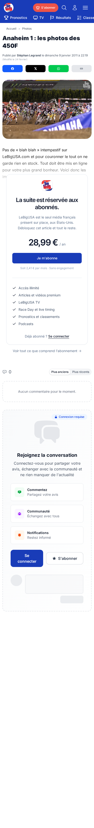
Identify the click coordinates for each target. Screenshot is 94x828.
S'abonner (67, 558)
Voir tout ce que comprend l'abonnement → (47, 351)
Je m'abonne (47, 258)
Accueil (11, 28)
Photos (27, 28)
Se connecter (58, 336)
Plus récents (80, 372)
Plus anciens (59, 372)
